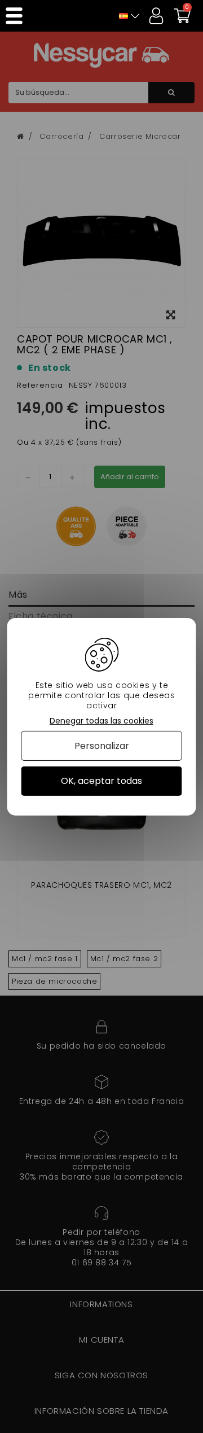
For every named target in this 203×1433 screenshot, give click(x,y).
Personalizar (101, 745)
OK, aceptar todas (101, 780)
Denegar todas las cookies (101, 720)
